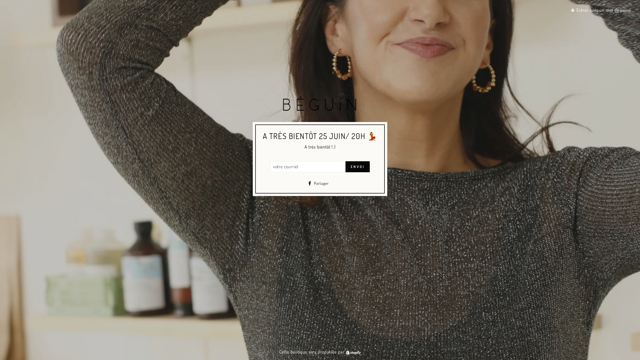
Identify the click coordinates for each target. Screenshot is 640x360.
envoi (357, 166)
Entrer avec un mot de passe (603, 10)
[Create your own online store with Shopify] (353, 351)
